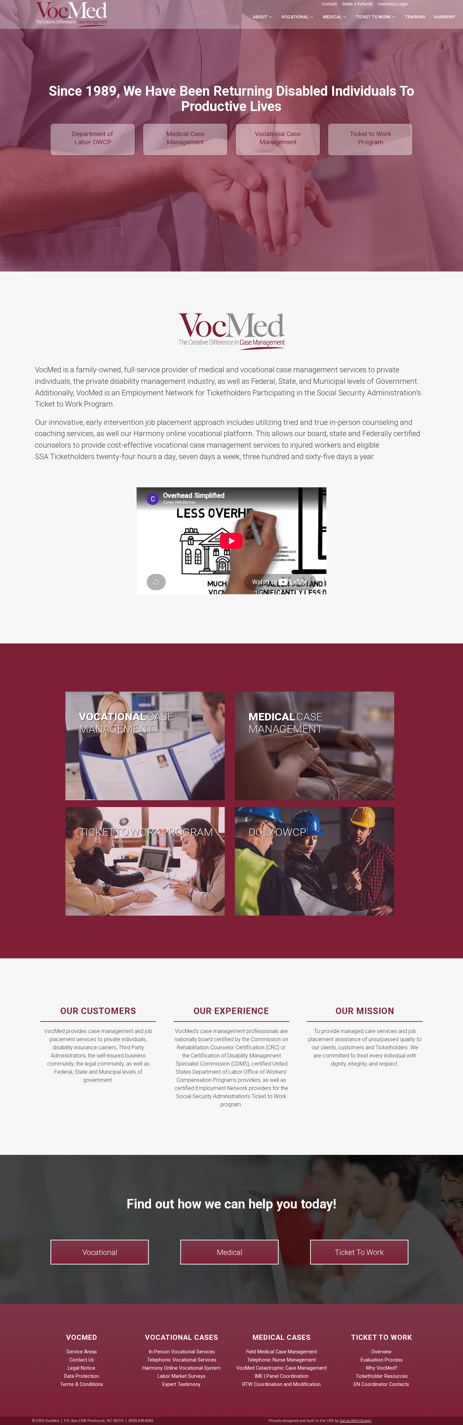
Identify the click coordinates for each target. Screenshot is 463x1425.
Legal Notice (81, 1368)
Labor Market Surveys (181, 1376)
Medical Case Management (185, 138)
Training (415, 16)
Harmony (444, 16)
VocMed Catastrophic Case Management (281, 1368)
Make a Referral (357, 3)
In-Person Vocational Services (181, 1352)
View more (146, 746)
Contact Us (81, 1360)
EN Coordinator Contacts (381, 1384)
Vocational (295, 16)
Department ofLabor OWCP (92, 138)
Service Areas (81, 1352)
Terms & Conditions (81, 1384)
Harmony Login (393, 3)
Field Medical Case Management (281, 1352)
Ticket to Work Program (370, 138)
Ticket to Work (373, 16)
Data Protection (81, 1376)
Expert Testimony (181, 1384)
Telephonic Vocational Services (181, 1360)
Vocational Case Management (278, 138)
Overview (381, 1352)
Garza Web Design (355, 1421)
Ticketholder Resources (382, 1376)
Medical (332, 16)
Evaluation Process (382, 1360)
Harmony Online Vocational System (181, 1368)
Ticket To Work (359, 1252)
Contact (329, 3)
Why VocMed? (381, 1368)
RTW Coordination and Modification (281, 1384)
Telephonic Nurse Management (281, 1360)
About (260, 16)
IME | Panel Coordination (281, 1376)
